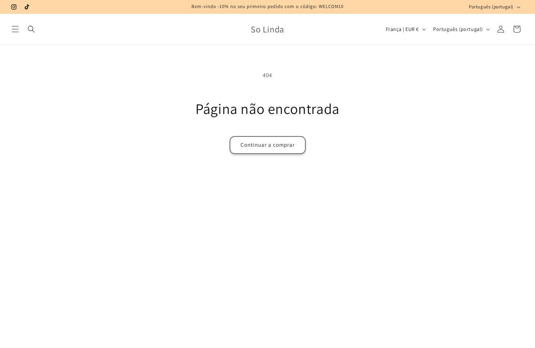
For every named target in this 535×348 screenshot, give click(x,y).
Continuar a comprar (268, 144)
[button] (15, 29)
